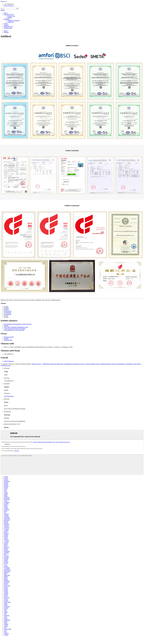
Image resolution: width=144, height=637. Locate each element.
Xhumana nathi (8, 28)
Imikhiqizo (7, 19)
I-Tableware (10, 22)
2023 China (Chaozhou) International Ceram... (16, 327)
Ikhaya (6, 13)
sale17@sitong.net (9, 361)
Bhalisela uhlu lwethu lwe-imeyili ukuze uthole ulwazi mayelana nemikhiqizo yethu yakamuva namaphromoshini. (30, 300)
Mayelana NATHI (9, 14)
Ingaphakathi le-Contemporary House (74, 364)
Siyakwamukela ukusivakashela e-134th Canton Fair (18, 324)
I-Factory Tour (11, 16)
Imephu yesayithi (36, 364)
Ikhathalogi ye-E (8, 26)
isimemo (6, 325)
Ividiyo (6, 23)
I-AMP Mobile (46, 364)
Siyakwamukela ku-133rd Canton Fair (14, 330)
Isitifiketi (9, 17)
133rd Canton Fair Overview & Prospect (14, 328)
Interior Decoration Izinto (56, 364)
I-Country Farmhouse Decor (91, 364)
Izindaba (6, 25)
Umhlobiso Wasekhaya (13, 20)
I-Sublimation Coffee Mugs (133, 364)
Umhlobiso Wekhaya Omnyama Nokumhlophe (112, 364)
